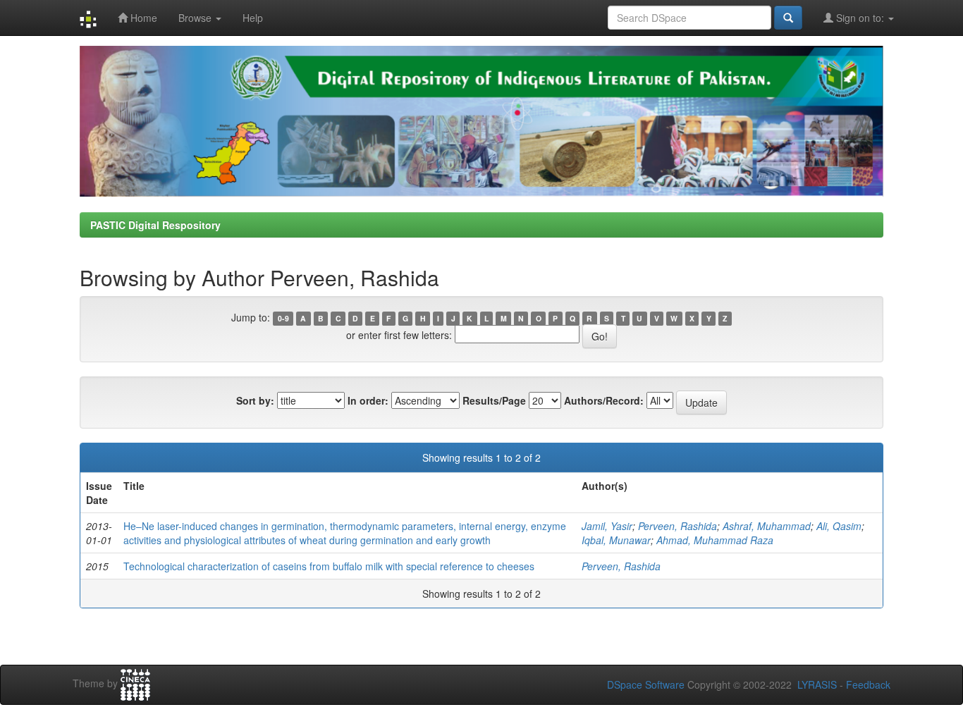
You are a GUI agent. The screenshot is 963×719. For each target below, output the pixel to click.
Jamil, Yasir (607, 526)
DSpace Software (646, 684)
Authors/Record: (604, 400)
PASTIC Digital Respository (155, 225)
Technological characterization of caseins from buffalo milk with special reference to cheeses (328, 566)
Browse (196, 18)
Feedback (868, 684)
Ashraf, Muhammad (767, 526)
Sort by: (255, 400)
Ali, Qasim (838, 526)
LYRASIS (817, 684)
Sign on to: (860, 18)
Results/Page (494, 400)
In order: (368, 400)
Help (253, 18)
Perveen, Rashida (677, 526)
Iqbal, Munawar (616, 540)
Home (142, 18)
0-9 (283, 318)
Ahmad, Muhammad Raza (714, 540)
